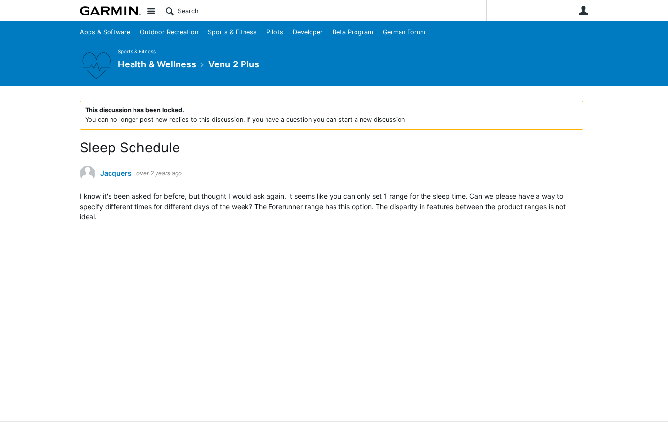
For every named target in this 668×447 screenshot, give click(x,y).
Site (150, 10)
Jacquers (116, 173)
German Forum (404, 32)
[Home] (110, 10)
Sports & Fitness (232, 32)
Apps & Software (105, 32)
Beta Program (353, 32)
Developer (308, 32)
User (583, 10)
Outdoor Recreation (169, 32)
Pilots (275, 32)
